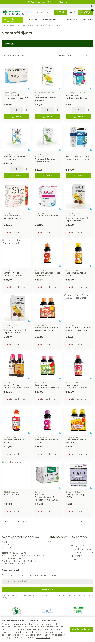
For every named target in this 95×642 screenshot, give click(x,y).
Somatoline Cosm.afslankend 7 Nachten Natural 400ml (46, 497)
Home (5, 25)
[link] (82, 521)
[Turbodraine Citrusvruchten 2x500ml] (47, 365)
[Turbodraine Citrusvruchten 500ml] (78, 365)
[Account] (75, 12)
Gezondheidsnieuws (81, 549)
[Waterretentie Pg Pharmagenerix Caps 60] (16, 75)
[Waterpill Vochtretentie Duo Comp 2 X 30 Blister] (78, 137)
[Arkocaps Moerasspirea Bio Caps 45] (16, 137)
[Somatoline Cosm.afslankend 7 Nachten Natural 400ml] (47, 475)
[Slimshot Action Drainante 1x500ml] (16, 253)
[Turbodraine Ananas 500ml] (78, 253)
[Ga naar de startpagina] (14, 12)
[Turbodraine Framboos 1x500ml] (47, 420)
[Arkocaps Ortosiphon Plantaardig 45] (47, 137)
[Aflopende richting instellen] (91, 56)
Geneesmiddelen (49, 19)
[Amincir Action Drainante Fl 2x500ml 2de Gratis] (78, 308)
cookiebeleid (43, 637)
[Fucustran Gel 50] (16, 475)
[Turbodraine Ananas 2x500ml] (78, 420)
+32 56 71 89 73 (19, 553)
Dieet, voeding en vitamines (22, 25)
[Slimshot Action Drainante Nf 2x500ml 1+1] (16, 365)
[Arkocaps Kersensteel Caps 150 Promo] (16, 308)
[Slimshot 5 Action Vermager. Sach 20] (16, 196)
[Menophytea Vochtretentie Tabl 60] (78, 75)
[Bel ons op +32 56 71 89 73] (71, 12)
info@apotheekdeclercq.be (29, 555)
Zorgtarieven (77, 559)
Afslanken (41, 25)
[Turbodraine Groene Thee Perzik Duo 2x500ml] (47, 308)
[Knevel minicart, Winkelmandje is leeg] (80, 12)
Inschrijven (47, 590)
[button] (47, 43)
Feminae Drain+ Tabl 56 (46, 215)
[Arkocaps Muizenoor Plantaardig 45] (47, 75)
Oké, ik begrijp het (81, 629)
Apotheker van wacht (82, 552)
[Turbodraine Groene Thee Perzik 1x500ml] (47, 253)
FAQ (49, 542)
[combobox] (41, 12)
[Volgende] (91, 521)
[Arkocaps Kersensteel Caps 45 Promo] (78, 196)
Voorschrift (76, 556)
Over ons (75, 542)
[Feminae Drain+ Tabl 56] (47, 196)
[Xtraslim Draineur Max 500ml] (16, 420)
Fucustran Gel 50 (12, 494)
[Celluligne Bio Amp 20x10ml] (78, 475)
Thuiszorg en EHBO (69, 19)
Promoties (32, 19)
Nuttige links (77, 545)
